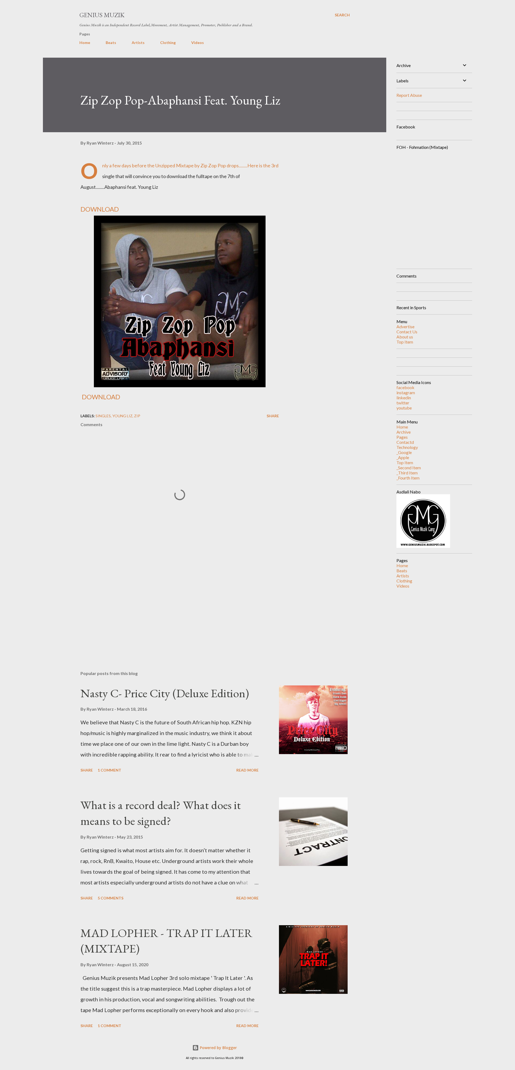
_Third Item (407, 472)
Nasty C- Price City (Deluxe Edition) (164, 693)
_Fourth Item (408, 477)
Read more (247, 770)
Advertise (405, 326)
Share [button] (273, 416)
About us (404, 336)
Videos (197, 42)
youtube (404, 407)
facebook (405, 387)
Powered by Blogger (218, 1047)
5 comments (110, 898)
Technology (407, 447)
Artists (138, 42)
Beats (111, 42)
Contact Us (406, 331)
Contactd (405, 442)
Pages (402, 437)
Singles (103, 416)
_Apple (402, 457)
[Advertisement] (171, 603)
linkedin (403, 397)
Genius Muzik (101, 15)
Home (84, 42)
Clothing (168, 42)
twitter (402, 402)
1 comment (109, 770)
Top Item (404, 341)
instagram (405, 392)
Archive (403, 431)
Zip (137, 416)
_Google (404, 452)
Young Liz (122, 416)
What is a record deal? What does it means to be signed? (160, 812)
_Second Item (408, 467)
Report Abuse (409, 95)
